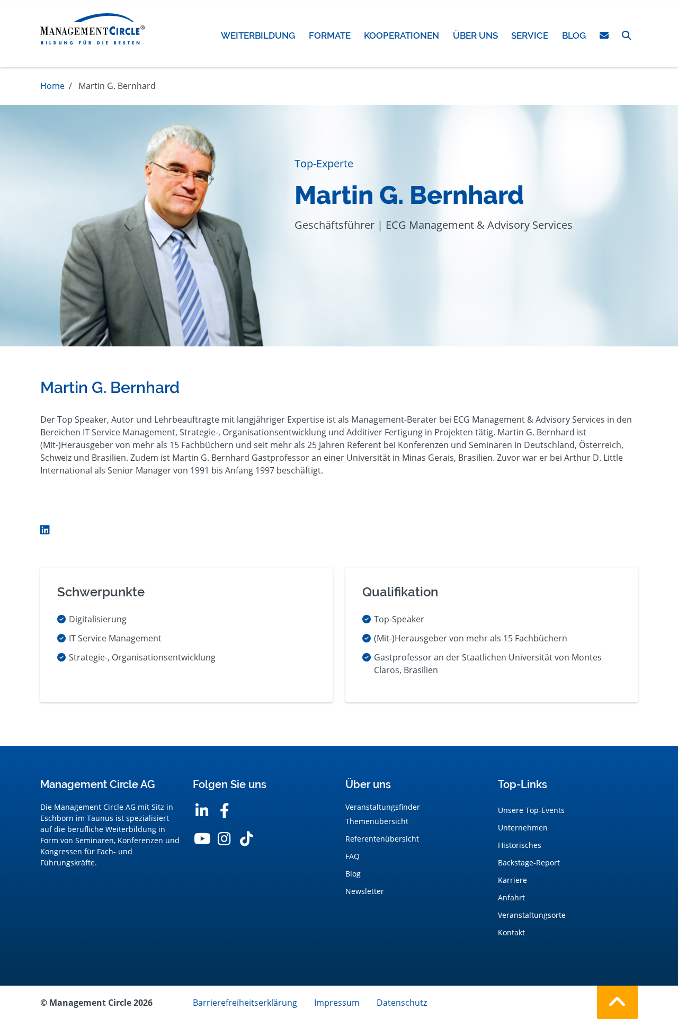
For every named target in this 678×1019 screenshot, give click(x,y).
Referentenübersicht (382, 839)
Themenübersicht (376, 821)
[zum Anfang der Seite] (617, 1002)
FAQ (352, 856)
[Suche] (626, 35)
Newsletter (364, 891)
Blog (353, 874)
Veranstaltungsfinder (382, 807)
